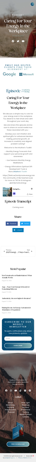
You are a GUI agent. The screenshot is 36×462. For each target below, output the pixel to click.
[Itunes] (25, 390)
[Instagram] (11, 390)
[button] (32, 4)
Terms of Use (27, 458)
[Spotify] (30, 390)
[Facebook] (6, 390)
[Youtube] (16, 390)
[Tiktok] (20, 390)
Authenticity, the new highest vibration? (16, 298)
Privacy (20, 458)
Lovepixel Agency (10, 458)
